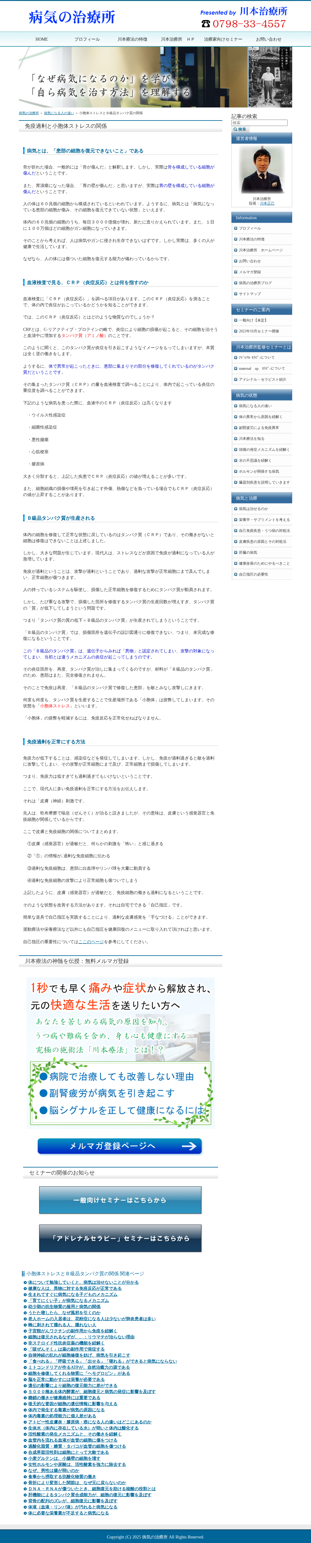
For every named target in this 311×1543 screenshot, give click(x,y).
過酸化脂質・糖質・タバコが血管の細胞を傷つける (77, 1446)
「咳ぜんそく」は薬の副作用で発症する (66, 1349)
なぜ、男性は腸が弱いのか (53, 1470)
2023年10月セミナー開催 (259, 331)
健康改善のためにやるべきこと (264, 563)
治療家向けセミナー (223, 39)
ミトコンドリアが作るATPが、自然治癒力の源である (79, 1367)
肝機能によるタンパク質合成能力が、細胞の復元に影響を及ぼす (90, 1495)
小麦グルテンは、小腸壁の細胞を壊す (64, 1458)
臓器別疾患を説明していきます (264, 482)
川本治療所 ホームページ (261, 250)
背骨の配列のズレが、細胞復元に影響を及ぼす (73, 1501)
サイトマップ (250, 294)
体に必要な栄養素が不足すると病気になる (68, 1513)
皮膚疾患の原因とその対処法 (262, 541)
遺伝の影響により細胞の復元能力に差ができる (73, 1385)
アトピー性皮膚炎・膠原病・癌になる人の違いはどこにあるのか (90, 1422)
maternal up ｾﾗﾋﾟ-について (262, 368)
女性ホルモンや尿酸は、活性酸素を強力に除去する (77, 1464)
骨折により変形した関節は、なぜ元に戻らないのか (77, 1482)
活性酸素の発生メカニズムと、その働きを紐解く (75, 1434)
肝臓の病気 (248, 552)
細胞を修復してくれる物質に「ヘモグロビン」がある (79, 1373)
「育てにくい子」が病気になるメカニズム (68, 1300)
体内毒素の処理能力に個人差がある (62, 1416)
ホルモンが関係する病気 (259, 471)
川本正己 (267, 203)
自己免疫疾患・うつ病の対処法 (264, 530)
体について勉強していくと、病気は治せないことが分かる (83, 1282)
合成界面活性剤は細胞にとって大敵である (68, 1452)
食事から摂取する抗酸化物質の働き (62, 1476)
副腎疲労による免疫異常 (259, 428)
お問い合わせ (250, 261)
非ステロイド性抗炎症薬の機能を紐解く (66, 1343)
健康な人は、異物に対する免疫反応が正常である (75, 1288)
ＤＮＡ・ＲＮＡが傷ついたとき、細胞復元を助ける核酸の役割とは (92, 1489)
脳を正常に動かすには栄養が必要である (66, 1379)
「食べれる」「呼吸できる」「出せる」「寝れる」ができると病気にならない (102, 1361)
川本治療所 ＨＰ (178, 39)
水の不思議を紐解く (255, 460)
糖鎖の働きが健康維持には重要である (64, 1397)
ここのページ (91, 941)
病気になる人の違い (59, 113)
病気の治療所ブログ (255, 283)
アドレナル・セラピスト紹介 (262, 379)
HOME (42, 39)
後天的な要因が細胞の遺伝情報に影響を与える (73, 1404)
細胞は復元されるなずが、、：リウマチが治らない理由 (81, 1337)
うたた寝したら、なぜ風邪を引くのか (64, 1312)
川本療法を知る (252, 439)
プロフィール (250, 228)
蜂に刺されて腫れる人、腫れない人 (62, 1325)
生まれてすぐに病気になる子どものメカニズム (73, 1294)
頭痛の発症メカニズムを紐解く (264, 449)
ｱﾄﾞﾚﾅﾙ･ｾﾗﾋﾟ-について (257, 357)
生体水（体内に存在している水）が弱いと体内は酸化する (83, 1428)
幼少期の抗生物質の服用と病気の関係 (64, 1306)
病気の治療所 (29, 113)
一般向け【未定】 (253, 320)
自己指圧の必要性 (253, 574)
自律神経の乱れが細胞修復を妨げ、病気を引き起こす (79, 1355)
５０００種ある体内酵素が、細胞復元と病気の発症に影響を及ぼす (92, 1391)
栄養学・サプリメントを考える (264, 520)
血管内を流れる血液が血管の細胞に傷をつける (73, 1440)
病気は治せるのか (253, 509)
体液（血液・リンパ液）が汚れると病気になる (73, 1507)
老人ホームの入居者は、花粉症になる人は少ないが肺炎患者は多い (92, 1319)
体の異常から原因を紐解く (261, 417)
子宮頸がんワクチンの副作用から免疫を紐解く (73, 1331)
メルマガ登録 (250, 272)
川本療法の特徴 (252, 239)
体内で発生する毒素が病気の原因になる (66, 1410)
